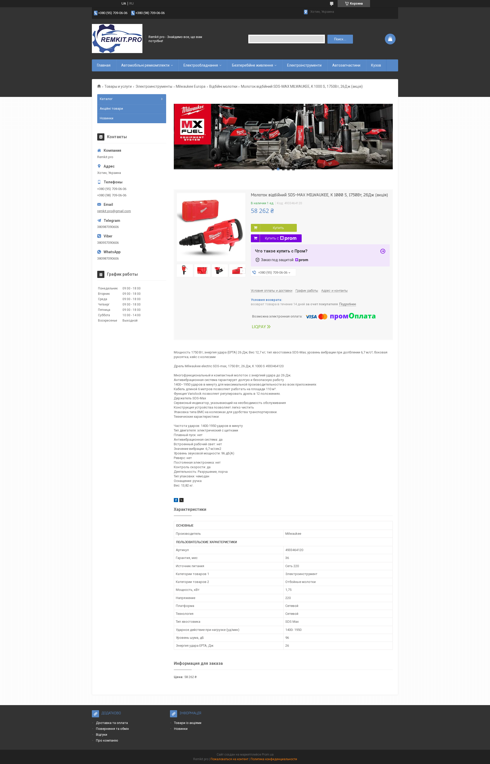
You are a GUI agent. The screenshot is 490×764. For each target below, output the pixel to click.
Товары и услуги (118, 86)
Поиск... (340, 39)
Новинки (106, 118)
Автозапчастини (346, 65)
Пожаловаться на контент (229, 759)
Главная (104, 65)
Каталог (106, 99)
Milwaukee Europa (190, 86)
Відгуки (101, 734)
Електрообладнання (200, 65)
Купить (278, 228)
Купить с (272, 238)
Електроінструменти (304, 65)
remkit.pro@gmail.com (114, 211)
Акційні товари (111, 108)
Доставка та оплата (112, 723)
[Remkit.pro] (117, 39)
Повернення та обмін (112, 729)
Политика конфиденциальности (274, 759)
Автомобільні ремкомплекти (145, 65)
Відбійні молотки (223, 86)
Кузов (376, 65)
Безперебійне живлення (252, 65)
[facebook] (176, 501)
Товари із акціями (187, 723)
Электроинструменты (154, 86)
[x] (181, 501)
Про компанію (107, 740)
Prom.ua (268, 754)
